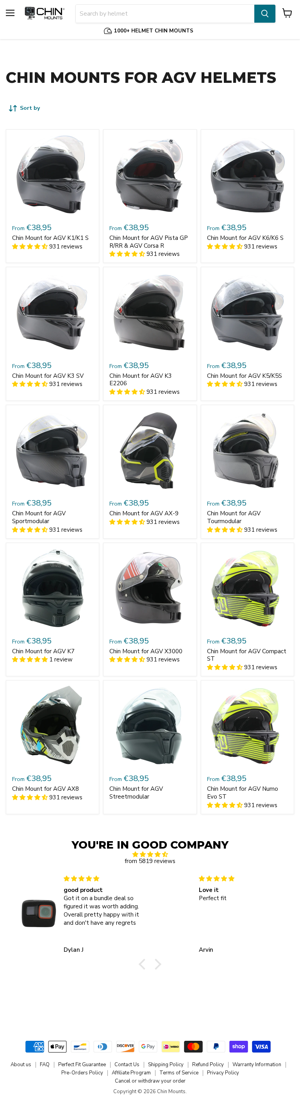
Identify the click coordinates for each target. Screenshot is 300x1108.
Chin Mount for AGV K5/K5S (244, 376)
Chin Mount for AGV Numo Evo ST (242, 793)
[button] (144, 963)
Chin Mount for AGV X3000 (145, 651)
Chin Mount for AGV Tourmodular (234, 517)
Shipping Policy (166, 1064)
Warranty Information (256, 1064)
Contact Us (126, 1064)
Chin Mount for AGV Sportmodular (39, 517)
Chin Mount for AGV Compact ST (246, 655)
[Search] (264, 14)
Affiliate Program (131, 1072)
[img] (150, 854)
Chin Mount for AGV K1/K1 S (50, 238)
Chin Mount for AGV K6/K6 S (245, 238)
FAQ (45, 1064)
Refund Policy (208, 1064)
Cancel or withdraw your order (150, 1081)
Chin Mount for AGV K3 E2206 (140, 380)
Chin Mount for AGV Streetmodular (136, 793)
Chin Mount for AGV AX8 (45, 789)
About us (21, 1064)
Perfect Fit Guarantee (82, 1064)
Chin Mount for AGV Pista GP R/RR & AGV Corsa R (148, 242)
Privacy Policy (223, 1072)
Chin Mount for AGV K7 (43, 651)
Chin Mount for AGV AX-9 (144, 513)
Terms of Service (178, 1072)
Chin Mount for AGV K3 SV (48, 376)
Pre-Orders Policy (82, 1072)
